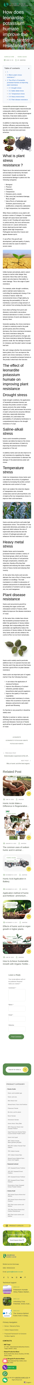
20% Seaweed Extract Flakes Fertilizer (16, 1181)
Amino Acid (11, 1191)
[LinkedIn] (12, 1277)
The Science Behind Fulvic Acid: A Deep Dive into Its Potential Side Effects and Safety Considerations (22, 1314)
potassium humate (17, 743)
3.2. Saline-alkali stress (16, 91)
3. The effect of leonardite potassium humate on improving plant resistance (17, 82)
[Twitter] (8, 1277)
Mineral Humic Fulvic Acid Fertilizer (17, 1104)
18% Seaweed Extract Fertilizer (16, 1177)
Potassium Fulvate (13, 1108)
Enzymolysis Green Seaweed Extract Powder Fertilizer (16, 1186)
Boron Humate (12, 1116)
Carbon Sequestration (11, 1330)
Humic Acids (22, 56)
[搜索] (25, 1069)
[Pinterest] (25, 1277)
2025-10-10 (16, 1310)
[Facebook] (4, 1277)
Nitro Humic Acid (12, 1100)
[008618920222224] (5, 1367)
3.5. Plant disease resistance (18, 100)
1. (7, 72)
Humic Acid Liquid (13, 1137)
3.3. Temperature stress (17, 94)
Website (11, 1025)
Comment (12, 988)
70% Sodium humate (13, 1151)
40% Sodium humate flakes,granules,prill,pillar (14, 1141)
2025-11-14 (16, 1287)
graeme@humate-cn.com (15, 1272)
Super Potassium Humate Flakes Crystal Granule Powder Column (17, 1132)
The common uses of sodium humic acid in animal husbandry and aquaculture (16, 850)
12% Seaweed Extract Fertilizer (16, 1168)
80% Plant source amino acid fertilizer (16, 1215)
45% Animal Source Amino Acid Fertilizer (16, 1200)
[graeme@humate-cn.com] (5, 1360)
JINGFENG (23, 60)
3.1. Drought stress (15, 88)
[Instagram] (17, 1277)
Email (10, 1015)
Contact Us (9, 1367)
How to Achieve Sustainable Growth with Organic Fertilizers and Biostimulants (17, 964)
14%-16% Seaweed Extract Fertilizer (15, 1172)
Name (10, 1005)
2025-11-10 (16, 1299)
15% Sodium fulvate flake (15, 1155)
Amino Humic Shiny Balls (15, 1123)
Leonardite (17, 737)
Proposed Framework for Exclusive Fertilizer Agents (15, 1335)
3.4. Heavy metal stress (16, 97)
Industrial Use (12, 861)
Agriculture (9, 56)
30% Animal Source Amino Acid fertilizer (16, 1195)
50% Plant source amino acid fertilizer (16, 1205)
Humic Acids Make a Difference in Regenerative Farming (15, 806)
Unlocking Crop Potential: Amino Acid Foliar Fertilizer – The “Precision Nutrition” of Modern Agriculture (22, 1303)
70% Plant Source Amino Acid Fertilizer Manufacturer (16, 1210)
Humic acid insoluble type (15, 1093)
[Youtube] (21, 1277)
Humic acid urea (12, 1097)
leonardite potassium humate (17, 740)
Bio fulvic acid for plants (14, 1112)
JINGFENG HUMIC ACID (21, 1377)
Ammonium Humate (13, 1119)
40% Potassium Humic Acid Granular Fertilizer (15, 1127)
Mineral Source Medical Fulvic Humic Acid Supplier (16, 1159)
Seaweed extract (12, 1164)
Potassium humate (14, 940)
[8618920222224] (5, 1373)
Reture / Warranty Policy (12, 1326)
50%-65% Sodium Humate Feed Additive (16, 1146)
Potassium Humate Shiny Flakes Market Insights (21, 1291)
